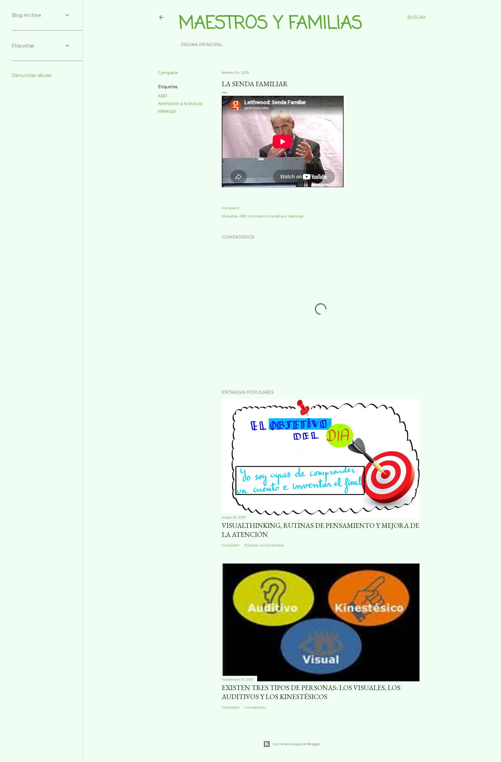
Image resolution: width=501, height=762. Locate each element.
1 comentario (255, 707)
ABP (162, 96)
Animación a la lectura (180, 103)
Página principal (202, 44)
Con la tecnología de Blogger (296, 744)
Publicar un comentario (264, 545)
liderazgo (167, 111)
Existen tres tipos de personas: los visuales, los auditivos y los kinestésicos (311, 692)
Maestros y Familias (270, 23)
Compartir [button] (168, 72)
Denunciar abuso (32, 75)
